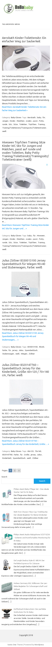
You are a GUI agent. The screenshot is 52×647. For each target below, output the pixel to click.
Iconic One (12, 645)
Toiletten (23, 124)
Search (4, 477)
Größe (26, 455)
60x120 (30, 451)
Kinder (12, 121)
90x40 (41, 347)
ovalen (28, 121)
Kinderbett (6, 458)
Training (41, 124)
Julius (21, 350)
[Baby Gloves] (26, 13)
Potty (41, 121)
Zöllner (32, 354)
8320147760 (7, 455)
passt (35, 121)
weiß (4, 131)
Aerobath (31, 117)
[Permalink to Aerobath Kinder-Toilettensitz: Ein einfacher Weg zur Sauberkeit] (26, 70)
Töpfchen (32, 124)
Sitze (15, 124)
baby (39, 117)
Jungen (5, 121)
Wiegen (24, 354)
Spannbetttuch (31, 350)
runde (4, 124)
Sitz (10, 124)
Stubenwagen (8, 354)
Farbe (4, 350)
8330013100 (32, 347)
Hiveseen (41, 236)
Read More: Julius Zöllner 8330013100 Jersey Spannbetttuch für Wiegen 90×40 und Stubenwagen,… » (22, 336)
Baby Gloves (16, 117)
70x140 (38, 451)
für (44, 117)
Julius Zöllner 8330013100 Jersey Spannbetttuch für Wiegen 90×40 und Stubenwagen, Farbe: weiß (23, 264)
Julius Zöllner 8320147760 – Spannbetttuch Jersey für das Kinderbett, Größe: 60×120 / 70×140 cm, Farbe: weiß (25, 370)
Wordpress (39, 645)
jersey (14, 350)
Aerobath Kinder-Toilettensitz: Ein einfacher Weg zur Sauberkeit (24, 39)
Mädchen (20, 121)
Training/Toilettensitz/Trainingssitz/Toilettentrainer (24, 128)
